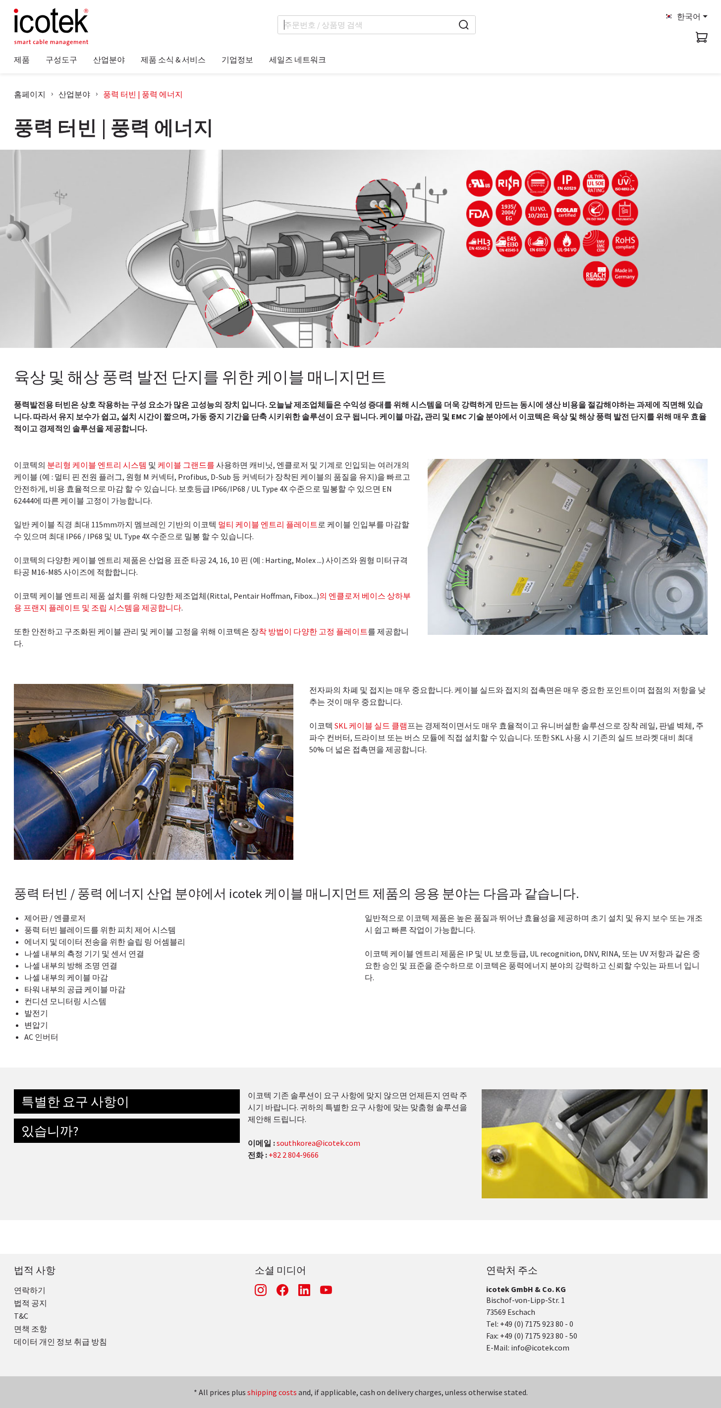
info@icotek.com (540, 1347)
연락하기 (30, 1290)
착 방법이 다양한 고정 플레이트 (313, 631)
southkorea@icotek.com (318, 1143)
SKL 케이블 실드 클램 (370, 726)
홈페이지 (30, 94)
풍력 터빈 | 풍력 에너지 (143, 94)
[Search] (464, 25)
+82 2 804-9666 (294, 1155)
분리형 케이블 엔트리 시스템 (97, 465)
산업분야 (74, 94)
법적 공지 (30, 1303)
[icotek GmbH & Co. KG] (51, 27)
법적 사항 (34, 1270)
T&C (21, 1316)
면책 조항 (30, 1329)
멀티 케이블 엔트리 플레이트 (268, 524)
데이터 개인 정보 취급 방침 (60, 1342)
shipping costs (272, 1392)
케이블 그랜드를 (186, 465)
